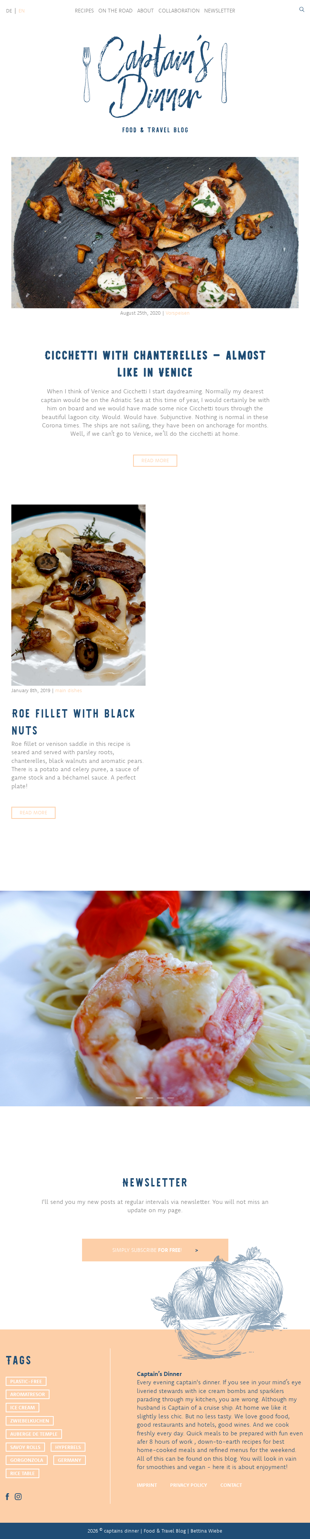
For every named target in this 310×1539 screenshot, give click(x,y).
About (145, 10)
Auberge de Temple (33, 1434)
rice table (22, 1473)
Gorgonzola (26, 1460)
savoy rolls (25, 1447)
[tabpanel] (155, 998)
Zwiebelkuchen (29, 1421)
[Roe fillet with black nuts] (78, 595)
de (9, 11)
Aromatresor (27, 1394)
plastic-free (26, 1381)
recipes (84, 10)
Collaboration (179, 10)
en (22, 11)
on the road (115, 10)
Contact (231, 1485)
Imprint (147, 1485)
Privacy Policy (188, 1485)
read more (155, 460)
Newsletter (219, 10)
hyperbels (68, 1447)
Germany (69, 1460)
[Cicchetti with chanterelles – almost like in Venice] (155, 232)
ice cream (22, 1407)
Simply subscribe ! (148, 1250)
